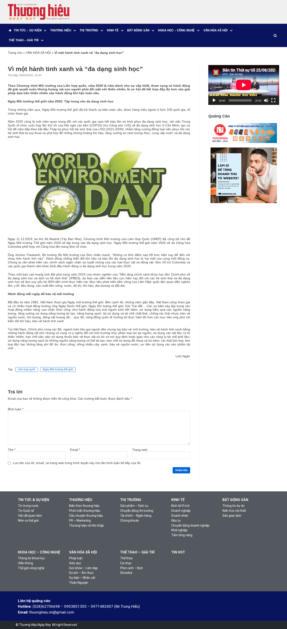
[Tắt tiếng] (266, 100)
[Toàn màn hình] (273, 100)
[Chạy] (214, 100)
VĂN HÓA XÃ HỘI (38, 52)
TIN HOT (178, 552)
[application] (243, 85)
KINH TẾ (178, 500)
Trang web (139, 449)
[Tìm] (275, 35)
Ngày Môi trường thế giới (58, 369)
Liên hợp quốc (26, 369)
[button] (45, 30)
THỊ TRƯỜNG (130, 500)
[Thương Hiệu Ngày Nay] (39, 12)
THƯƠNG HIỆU (80, 500)
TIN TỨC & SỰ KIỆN (33, 500)
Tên (11, 449)
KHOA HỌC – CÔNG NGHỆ (39, 552)
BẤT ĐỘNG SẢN (235, 500)
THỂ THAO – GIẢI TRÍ (137, 552)
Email (75, 449)
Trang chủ (15, 52)
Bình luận (15, 409)
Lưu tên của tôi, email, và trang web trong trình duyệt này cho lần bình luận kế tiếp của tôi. (77, 463)
